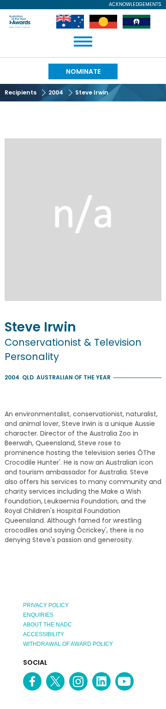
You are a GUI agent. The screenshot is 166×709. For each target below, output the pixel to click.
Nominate (83, 71)
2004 (55, 92)
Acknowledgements (135, 4)
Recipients (20, 92)
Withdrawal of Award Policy (68, 644)
